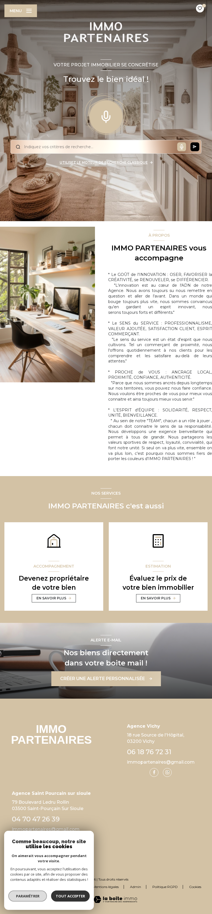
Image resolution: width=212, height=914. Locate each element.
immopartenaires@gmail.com (161, 762)
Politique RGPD (165, 887)
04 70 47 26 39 (36, 819)
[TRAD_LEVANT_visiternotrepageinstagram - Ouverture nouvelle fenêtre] (167, 772)
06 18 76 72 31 (149, 752)
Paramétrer (27, 896)
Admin (135, 887)
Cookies (195, 887)
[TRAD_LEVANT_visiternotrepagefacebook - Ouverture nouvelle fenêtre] (154, 772)
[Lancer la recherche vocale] (106, 115)
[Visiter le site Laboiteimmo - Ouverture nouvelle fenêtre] (115, 899)
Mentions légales (106, 887)
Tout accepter (70, 896)
